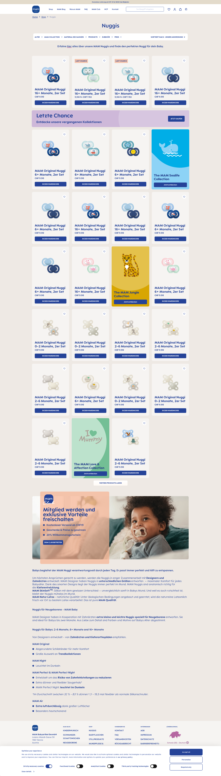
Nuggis (92, 730)
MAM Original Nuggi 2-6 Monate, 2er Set (130, 344)
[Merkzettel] (169, 9)
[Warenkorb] (180, 9)
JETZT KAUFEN (176, 119)
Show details (26, 771)
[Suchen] (161, 9)
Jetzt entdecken (130, 302)
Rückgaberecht (123, 743)
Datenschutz (147, 739)
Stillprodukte (96, 739)
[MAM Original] (50, 75)
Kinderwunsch (70, 730)
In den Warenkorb (50, 103)
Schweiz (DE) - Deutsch (176, 743)
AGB (143, 730)
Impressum (146, 735)
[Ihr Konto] (174, 9)
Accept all (186, 752)
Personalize (186, 760)
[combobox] (145, 9)
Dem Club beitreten (53, 542)
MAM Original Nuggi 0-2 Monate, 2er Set (50, 344)
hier (69, 46)
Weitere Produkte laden (110, 483)
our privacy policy (125, 757)
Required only (186, 767)
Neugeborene (70, 743)
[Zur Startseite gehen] (36, 9)
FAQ (116, 735)
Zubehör (106, 37)
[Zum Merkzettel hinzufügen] (64, 61)
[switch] (80, 766)
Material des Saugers (74, 37)
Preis (117, 37)
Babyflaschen (96, 735)
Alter (37, 37)
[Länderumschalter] (186, 9)
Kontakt (119, 730)
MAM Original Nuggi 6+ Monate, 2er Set (50, 172)
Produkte (92, 37)
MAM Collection (52, 37)
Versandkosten (123, 739)
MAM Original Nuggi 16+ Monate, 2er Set (50, 91)
